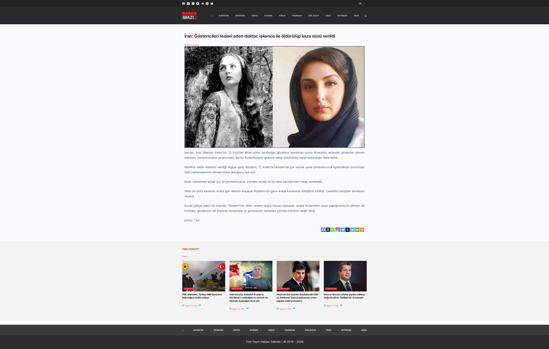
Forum (282, 16)
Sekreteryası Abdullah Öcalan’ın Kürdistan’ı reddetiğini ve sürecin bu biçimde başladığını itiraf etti (248, 297)
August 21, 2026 (191, 306)
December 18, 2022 (191, 45)
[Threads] (207, 3)
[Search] (366, 16)
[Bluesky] (212, 3)
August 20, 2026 (238, 309)
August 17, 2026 (285, 309)
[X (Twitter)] (188, 3)
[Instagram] (193, 3)
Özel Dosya (313, 16)
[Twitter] (352, 230)
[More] (362, 230)
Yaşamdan (297, 16)
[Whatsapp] (333, 230)
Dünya (255, 16)
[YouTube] (197, 3)
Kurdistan (224, 16)
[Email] (357, 230)
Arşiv (356, 16)
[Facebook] (183, 3)
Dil (360, 3)
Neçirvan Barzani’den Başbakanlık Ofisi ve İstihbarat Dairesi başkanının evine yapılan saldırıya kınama (297, 297)
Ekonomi (268, 16)
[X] (328, 230)
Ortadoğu (240, 16)
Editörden (342, 16)
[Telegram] (202, 3)
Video (328, 16)
